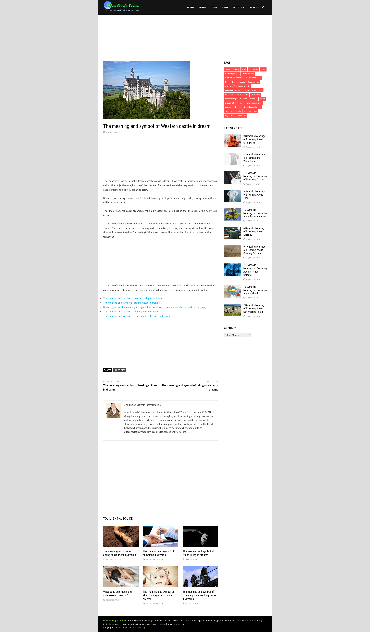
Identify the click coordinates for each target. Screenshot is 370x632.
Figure (190, 7)
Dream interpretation (114, 620)
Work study (241, 115)
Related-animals (250, 107)
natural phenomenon (253, 103)
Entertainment (239, 86)
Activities (238, 7)
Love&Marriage (231, 98)
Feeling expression (232, 90)
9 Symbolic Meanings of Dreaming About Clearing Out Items (254, 250)
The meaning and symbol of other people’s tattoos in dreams (136, 316)
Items (214, 7)
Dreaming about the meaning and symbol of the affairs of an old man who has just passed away (155, 307)
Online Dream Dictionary (133, 627)
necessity (228, 107)
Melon (262, 98)
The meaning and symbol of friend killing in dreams (198, 553)
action (227, 69)
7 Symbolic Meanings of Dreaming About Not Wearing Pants (254, 308)
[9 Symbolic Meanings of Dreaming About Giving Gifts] (232, 136)
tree (255, 111)
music (239, 103)
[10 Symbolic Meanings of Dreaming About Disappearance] (232, 210)
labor (246, 94)
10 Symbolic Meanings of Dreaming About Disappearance (255, 213)
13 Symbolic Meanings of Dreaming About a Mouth (255, 290)
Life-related (119, 370)
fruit (260, 90)
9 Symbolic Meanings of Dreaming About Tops (254, 194)
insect (232, 94)
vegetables (229, 115)
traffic (238, 111)
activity (236, 69)
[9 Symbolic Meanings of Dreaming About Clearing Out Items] (232, 247)
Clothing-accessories (233, 78)
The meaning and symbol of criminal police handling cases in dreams (199, 595)
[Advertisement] (185, 35)
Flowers (246, 90)
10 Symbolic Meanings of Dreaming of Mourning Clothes (255, 176)
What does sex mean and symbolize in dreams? (117, 593)
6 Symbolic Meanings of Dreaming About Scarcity (254, 231)
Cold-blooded (250, 78)
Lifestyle (253, 7)
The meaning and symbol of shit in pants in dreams (130, 311)
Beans (255, 69)
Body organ (230, 73)
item (239, 94)
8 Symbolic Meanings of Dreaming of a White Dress (254, 158)
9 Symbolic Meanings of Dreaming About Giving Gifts (254, 139)
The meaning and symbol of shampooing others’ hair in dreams (158, 595)
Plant (225, 7)
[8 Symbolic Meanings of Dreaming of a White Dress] (232, 155)
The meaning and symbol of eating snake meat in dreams (119, 553)
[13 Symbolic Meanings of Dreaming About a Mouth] (232, 287)
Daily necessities (238, 82)
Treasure (247, 111)
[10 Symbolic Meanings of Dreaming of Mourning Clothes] (232, 173)
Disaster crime (253, 82)
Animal (202, 7)
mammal (253, 98)
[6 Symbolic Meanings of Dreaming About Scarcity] (232, 228)
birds (263, 69)
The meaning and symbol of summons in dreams (158, 553)
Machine (243, 98)
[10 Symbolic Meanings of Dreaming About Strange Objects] (232, 265)
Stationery (229, 111)
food (254, 90)
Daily (227, 82)
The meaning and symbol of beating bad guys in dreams (133, 298)
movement (229, 103)
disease (228, 86)
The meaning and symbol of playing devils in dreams (131, 302)
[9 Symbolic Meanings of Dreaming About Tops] (232, 191)
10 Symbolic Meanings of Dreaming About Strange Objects (255, 269)
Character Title (248, 73)
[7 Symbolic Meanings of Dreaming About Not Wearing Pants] (232, 305)
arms (244, 69)
